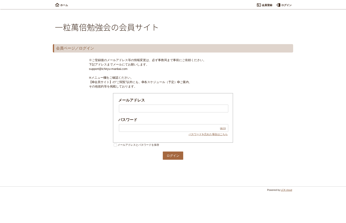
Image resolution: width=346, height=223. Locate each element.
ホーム (64, 5)
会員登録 (267, 5)
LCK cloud (286, 190)
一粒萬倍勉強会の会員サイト (107, 27)
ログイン (286, 5)
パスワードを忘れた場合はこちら (208, 134)
